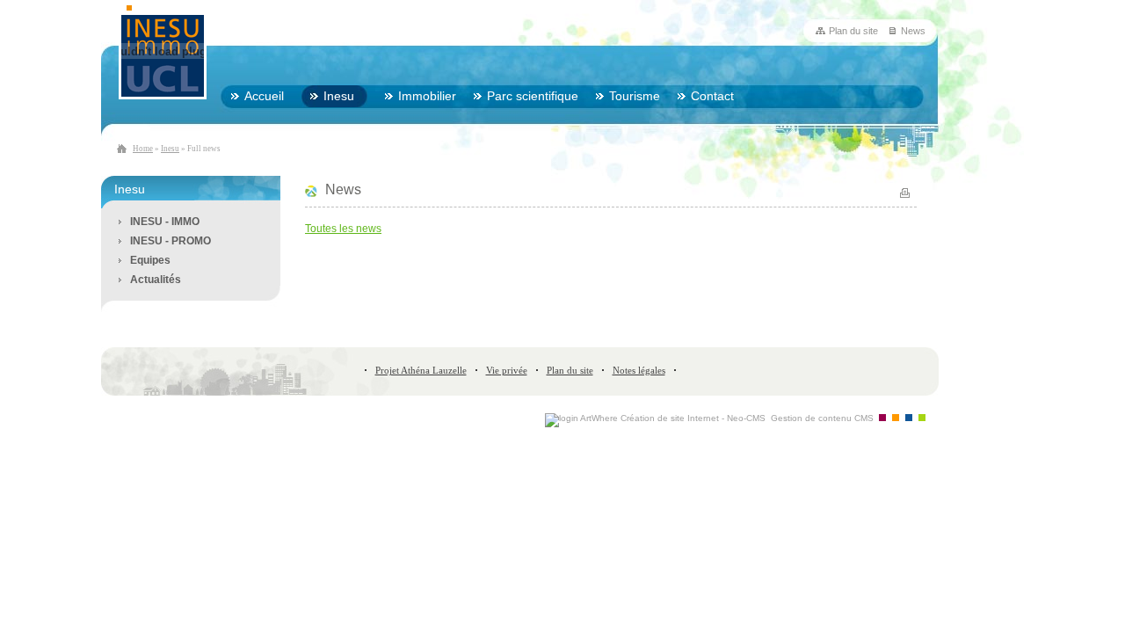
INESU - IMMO (165, 221)
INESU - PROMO (170, 241)
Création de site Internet (670, 418)
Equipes (150, 260)
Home (143, 148)
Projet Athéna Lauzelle (421, 370)
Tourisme (634, 96)
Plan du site (853, 30)
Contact (712, 96)
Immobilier (427, 96)
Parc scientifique (532, 96)
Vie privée (506, 370)
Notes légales (639, 370)
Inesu (170, 148)
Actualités (155, 279)
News (913, 30)
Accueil (264, 96)
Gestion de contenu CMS (822, 418)
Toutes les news (343, 228)
